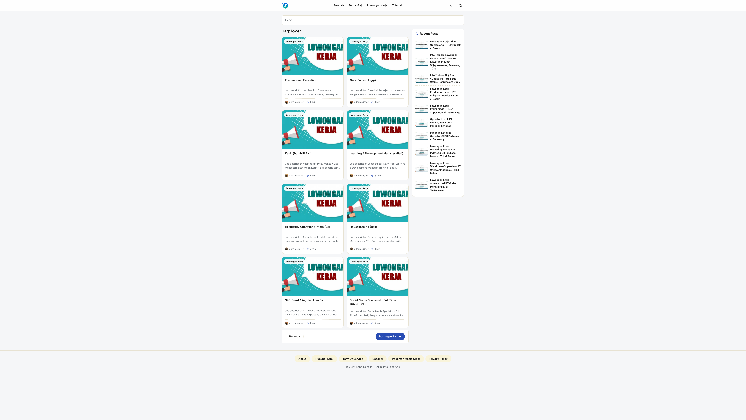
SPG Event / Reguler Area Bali (304, 300)
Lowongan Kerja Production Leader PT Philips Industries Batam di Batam (444, 93)
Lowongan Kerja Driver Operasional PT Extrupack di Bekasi (445, 45)
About (302, 358)
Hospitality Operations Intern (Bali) (308, 226)
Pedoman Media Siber (406, 358)
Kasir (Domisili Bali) (298, 153)
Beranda (339, 5)
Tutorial (397, 5)
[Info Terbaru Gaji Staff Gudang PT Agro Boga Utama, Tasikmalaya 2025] (421, 78)
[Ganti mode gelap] (451, 5)
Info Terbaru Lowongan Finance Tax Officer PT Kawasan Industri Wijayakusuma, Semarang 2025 (445, 61)
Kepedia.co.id (364, 366)
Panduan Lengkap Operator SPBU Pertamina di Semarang (445, 136)
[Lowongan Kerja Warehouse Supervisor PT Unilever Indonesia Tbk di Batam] (421, 168)
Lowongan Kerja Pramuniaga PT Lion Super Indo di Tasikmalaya (445, 109)
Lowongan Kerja (377, 5)
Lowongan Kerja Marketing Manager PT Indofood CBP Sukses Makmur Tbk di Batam (443, 151)
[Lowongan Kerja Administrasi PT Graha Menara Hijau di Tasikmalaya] (421, 185)
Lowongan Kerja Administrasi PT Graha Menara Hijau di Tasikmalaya (443, 185)
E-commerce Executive (300, 80)
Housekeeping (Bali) (363, 226)
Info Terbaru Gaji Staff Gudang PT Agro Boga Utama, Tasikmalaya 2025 (445, 78)
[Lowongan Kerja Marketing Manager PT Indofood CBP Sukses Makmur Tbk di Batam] (421, 151)
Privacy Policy (438, 358)
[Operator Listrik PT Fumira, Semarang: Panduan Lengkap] (421, 122)
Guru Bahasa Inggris (363, 80)
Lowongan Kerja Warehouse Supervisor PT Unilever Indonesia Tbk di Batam (445, 168)
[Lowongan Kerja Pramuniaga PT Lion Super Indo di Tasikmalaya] (421, 109)
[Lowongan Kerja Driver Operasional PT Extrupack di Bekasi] (421, 45)
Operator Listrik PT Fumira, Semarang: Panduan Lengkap (441, 122)
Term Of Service (353, 358)
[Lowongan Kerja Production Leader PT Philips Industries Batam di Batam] (421, 94)
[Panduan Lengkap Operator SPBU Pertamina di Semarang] (421, 136)
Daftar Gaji (355, 5)
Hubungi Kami (324, 358)
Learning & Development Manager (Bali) (376, 153)
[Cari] (460, 5)
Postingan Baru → (390, 336)
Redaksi (377, 358)
